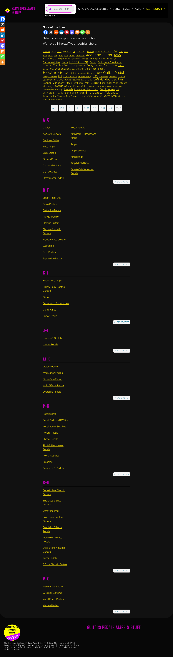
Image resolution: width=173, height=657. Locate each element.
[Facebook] (45, 32)
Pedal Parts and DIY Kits (55, 420)
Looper (47, 83)
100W (72, 55)
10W (97, 51)
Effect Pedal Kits (52, 197)
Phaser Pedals (50, 439)
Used (90, 96)
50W (61, 55)
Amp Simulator (74, 59)
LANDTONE (86, 80)
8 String (90, 52)
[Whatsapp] (82, 32)
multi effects (120, 83)
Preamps (47, 461)
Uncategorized (51, 510)
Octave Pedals (51, 366)
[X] (51, 32)
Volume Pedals (51, 605)
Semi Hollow (107, 89)
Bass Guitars (49, 152)
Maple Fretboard (75, 83)
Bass (65, 62)
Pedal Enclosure (96, 86)
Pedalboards (49, 413)
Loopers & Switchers (54, 338)
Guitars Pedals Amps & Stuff (114, 627)
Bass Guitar (78, 62)
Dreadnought (63, 68)
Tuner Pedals (50, 558)
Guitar (46, 297)
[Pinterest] (66, 32)
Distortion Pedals (52, 210)
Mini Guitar (92, 82)
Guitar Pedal (113, 72)
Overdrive (60, 85)
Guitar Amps (49, 309)
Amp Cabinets (78, 150)
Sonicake (70, 92)
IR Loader (113, 77)
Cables (46, 127)
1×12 (53, 51)
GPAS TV (50, 15)
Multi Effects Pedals (53, 385)
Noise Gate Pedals (52, 379)
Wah (53, 99)
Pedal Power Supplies (54, 426)
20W (121, 52)
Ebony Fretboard (80, 69)
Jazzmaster (49, 80)
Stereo (80, 93)
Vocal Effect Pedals (53, 599)
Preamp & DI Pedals (53, 468)
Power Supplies (51, 455)
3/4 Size (67, 51)
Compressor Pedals (53, 178)
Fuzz (99, 73)
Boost (93, 62)
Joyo (60, 79)
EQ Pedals (48, 245)
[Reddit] (56, 32)
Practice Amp (48, 90)
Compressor (78, 65)
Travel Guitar (49, 96)
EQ (72, 73)
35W (50, 55)
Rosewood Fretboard (86, 89)
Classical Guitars (52, 165)
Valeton (98, 96)
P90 (70, 86)
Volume (46, 99)
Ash (103, 59)
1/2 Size (46, 52)
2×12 (59, 52)
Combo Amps (50, 171)
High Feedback (70, 77)
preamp (58, 89)
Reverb (68, 89)
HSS (95, 76)
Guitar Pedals (121, 8)
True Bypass (72, 96)
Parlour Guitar (80, 86)
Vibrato (121, 96)
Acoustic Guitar (99, 55)
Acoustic (80, 55)
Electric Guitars (51, 223)
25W (126, 52)
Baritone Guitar (51, 62)
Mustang (47, 86)
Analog (85, 59)
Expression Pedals (52, 258)
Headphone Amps (52, 280)
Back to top (123, 181)
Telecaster (112, 92)
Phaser (108, 86)
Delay (89, 65)
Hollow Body (84, 76)
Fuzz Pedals (49, 252)
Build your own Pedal (110, 62)
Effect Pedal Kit (98, 69)
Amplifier (62, 59)
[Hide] (1, 67)
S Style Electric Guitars (55, 564)
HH (60, 76)
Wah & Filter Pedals (53, 586)
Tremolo (61, 96)
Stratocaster (94, 92)
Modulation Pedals (53, 372)
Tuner (83, 96)
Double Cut (48, 69)
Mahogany (59, 83)
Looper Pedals (50, 344)
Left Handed (102, 79)
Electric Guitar (56, 72)
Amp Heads (77, 156)
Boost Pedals (78, 127)
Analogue (95, 59)
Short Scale (48, 93)
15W (115, 51)
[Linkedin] (61, 32)
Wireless (60, 99)
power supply (118, 86)
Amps (138, 8)
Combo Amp (61, 65)
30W (45, 56)
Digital (98, 65)
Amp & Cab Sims (80, 163)
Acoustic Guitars (52, 133)
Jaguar (122, 76)
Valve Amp (110, 95)
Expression (80, 73)
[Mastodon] (72, 32)
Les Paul (118, 79)
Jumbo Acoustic (72, 80)
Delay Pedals (50, 204)
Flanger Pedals (51, 216)
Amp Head (49, 58)
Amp (117, 55)
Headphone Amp (50, 76)
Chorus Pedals (51, 159)
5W (74, 52)
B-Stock (112, 58)
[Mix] (77, 32)
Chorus (47, 65)
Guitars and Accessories (92, 8)
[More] (87, 32)
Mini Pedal (106, 83)
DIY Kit (121, 65)
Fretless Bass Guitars (54, 239)
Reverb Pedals (50, 432)
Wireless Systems (52, 592)
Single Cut (60, 93)
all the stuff (154, 8)
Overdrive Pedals (52, 391)
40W (55, 56)
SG (117, 89)
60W (66, 55)
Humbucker (103, 76)
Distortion (110, 65)
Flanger (91, 73)
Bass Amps (49, 146)
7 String (81, 51)
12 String (106, 51)
